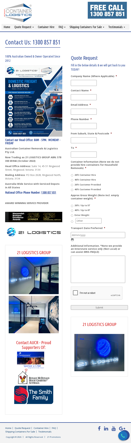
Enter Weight (82, 215)
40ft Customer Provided (88, 189)
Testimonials (115, 27)
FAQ (61, 27)
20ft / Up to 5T (82, 205)
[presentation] (97, 293)
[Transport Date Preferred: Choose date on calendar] (72, 239)
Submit (99, 307)
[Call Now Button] (123, 435)
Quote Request (23, 27)
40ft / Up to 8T (82, 210)
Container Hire (46, 27)
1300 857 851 (48, 192)
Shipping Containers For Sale (86, 27)
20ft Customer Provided (88, 184)
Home (7, 27)
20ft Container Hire (85, 175)
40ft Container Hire (85, 179)
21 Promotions (54, 437)
